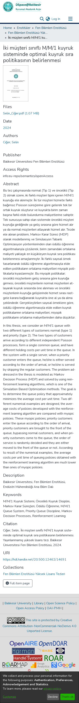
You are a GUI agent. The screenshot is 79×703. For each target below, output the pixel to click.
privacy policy (52, 689)
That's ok (67, 697)
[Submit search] (41, 18)
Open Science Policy (60, 603)
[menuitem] (47, 18)
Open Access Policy (30, 608)
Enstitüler (23, 28)
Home (7, 28)
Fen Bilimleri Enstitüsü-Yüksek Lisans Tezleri (28, 33)
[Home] (22, 7)
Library (38, 603)
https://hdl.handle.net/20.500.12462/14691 (34, 559)
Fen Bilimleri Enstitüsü (50, 28)
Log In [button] (56, 19)
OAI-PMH (54, 608)
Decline (53, 697)
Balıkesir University (18, 603)
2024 (7, 128)
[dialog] (39, 687)
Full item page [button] (19, 583)
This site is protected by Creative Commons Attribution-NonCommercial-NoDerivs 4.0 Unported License (39, 625)
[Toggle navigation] (70, 19)
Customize (9, 697)
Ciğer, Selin (11, 142)
